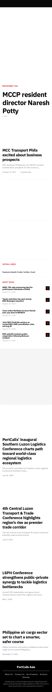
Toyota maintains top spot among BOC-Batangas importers (16, 300)
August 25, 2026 (9, 292)
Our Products (32, 674)
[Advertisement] (26, 53)
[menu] (3, 4)
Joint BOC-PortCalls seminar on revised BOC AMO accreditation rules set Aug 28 (18, 324)
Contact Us (19, 674)
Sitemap (26, 677)
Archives (43, 674)
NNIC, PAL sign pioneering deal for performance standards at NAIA (17, 288)
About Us (9, 674)
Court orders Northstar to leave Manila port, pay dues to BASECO (18, 311)
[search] (47, 3)
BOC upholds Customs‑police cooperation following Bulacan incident (15, 336)
